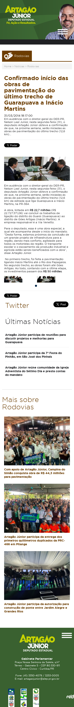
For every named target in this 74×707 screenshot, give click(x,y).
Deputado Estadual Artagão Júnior (27, 15)
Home (7, 66)
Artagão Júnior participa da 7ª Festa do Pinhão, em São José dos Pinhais (33, 355)
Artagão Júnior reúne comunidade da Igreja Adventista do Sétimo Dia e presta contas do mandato (37, 371)
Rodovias (33, 66)
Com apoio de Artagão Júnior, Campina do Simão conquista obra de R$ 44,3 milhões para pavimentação (34, 473)
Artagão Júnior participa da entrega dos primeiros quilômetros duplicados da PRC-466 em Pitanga (34, 540)
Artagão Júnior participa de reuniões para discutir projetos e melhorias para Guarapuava (35, 338)
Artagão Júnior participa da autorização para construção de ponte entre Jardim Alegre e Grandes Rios (36, 607)
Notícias (19, 66)
